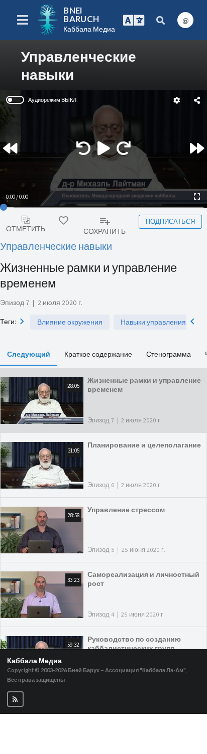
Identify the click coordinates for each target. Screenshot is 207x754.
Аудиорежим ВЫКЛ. (53, 99)
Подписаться (170, 221)
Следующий (28, 354)
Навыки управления (153, 322)
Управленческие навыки (56, 246)
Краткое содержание (98, 354)
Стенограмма (168, 354)
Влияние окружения (69, 322)
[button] (15, 699)
